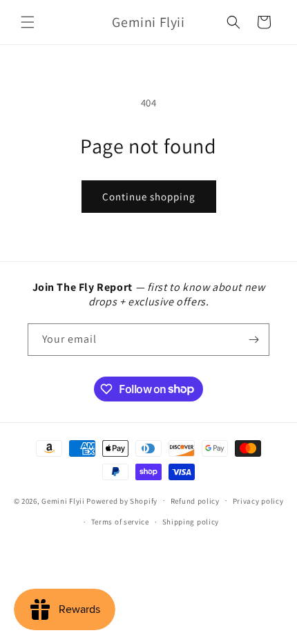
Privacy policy (258, 501)
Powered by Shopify (121, 500)
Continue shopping (148, 196)
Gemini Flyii (62, 500)
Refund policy (195, 501)
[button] (27, 22)
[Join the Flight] (253, 339)
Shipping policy (191, 522)
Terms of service (120, 522)
